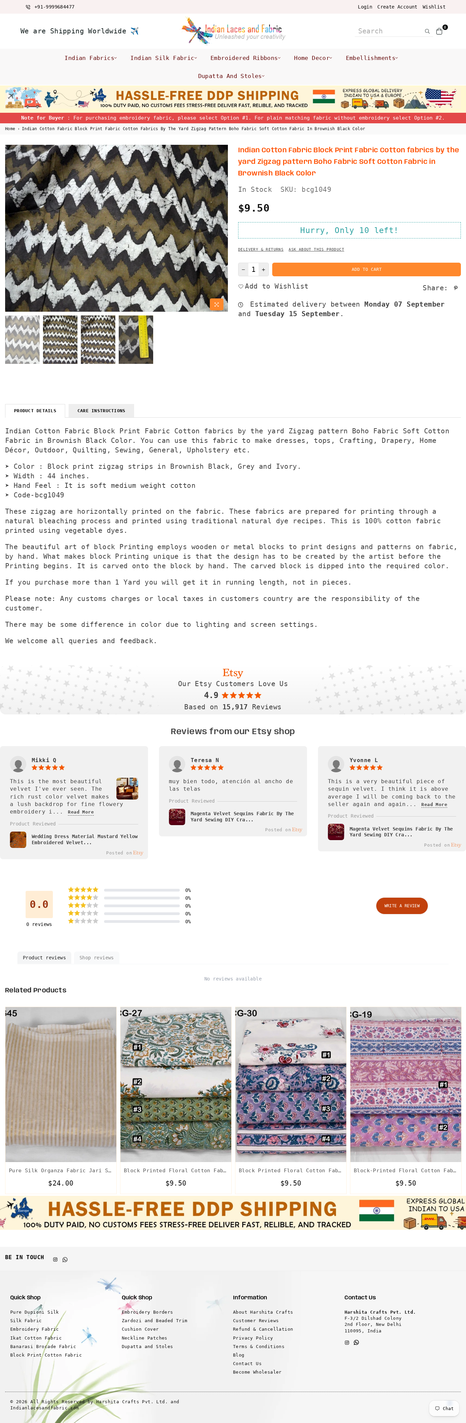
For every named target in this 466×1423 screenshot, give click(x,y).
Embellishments (371, 58)
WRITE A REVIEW (402, 905)
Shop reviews (96, 957)
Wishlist (434, 7)
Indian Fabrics (89, 58)
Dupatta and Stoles (230, 76)
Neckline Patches (145, 1338)
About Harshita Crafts (263, 1312)
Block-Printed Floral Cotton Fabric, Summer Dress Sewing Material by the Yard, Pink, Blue (406, 1170)
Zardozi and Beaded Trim (155, 1320)
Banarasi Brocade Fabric (43, 1346)
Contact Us (247, 1363)
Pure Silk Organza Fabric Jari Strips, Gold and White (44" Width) (61, 1170)
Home (10, 128)
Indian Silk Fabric (162, 58)
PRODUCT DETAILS (35, 410)
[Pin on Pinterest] (456, 288)
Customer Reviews (256, 1320)
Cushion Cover (140, 1329)
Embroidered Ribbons (244, 58)
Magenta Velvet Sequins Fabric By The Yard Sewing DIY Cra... (242, 816)
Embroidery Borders (147, 1312)
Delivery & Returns (260, 249)
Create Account (397, 7)
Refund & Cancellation (263, 1329)
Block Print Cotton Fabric (46, 1355)
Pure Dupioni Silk (34, 1312)
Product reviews (44, 957)
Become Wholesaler (257, 1372)
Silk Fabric (26, 1320)
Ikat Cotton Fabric (36, 1338)
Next (222, 229)
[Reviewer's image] (127, 795)
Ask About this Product (316, 249)
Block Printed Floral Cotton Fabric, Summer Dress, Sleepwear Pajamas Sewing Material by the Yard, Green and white (176, 1170)
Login (365, 7)
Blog (239, 1355)
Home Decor (312, 58)
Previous (11, 229)
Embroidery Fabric (34, 1329)
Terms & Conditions (259, 1346)
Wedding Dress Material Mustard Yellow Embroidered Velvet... (85, 839)
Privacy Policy (253, 1338)
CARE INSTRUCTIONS (101, 410)
